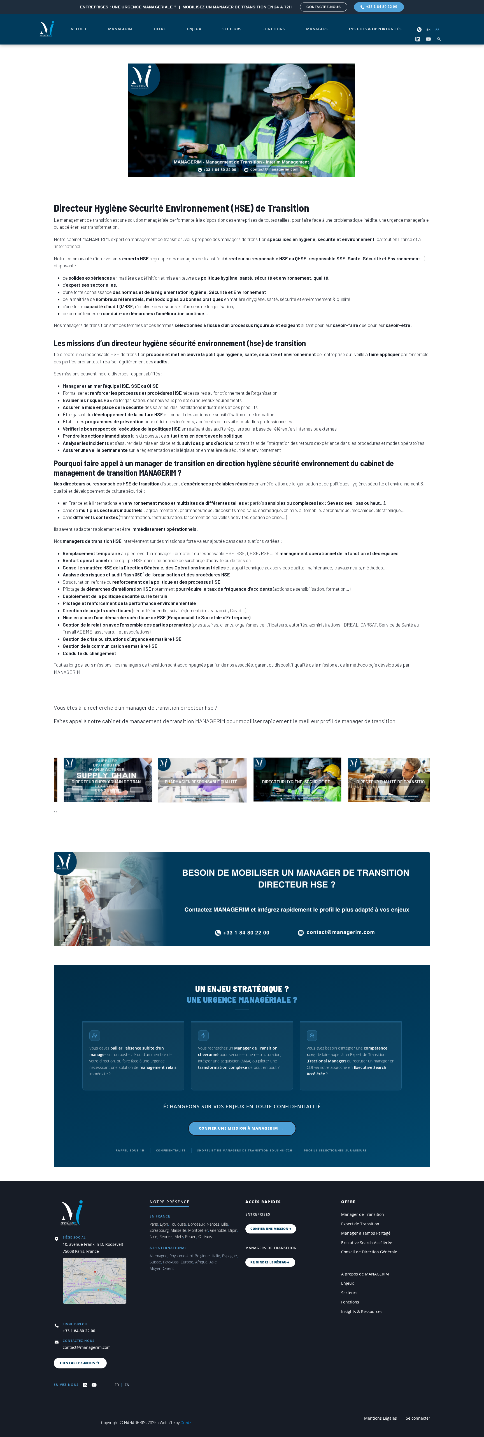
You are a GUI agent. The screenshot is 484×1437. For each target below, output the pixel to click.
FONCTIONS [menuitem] (273, 29)
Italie (216, 1255)
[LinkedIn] (418, 39)
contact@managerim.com (87, 1347)
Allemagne (158, 1255)
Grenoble (218, 1230)
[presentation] (54, 811)
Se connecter (418, 1418)
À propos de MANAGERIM (365, 1274)
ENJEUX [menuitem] (194, 29)
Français (437, 29)
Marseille (178, 1230)
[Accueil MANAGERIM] (72, 1212)
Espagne (229, 1255)
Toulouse (178, 1224)
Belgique (202, 1255)
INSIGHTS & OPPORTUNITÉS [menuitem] (375, 29)
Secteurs (349, 1292)
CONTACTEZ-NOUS (323, 7)
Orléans (205, 1236)
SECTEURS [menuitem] (231, 29)
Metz (178, 1236)
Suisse (155, 1262)
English (428, 29)
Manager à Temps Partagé (365, 1233)
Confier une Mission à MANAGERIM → (242, 1128)
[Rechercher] (439, 39)
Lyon (164, 1224)
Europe (187, 1262)
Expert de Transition (360, 1223)
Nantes (213, 1224)
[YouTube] (428, 39)
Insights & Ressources (361, 1311)
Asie (213, 1262)
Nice (153, 1236)
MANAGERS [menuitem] (317, 29)
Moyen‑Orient (162, 1268)
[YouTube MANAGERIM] (94, 1385)
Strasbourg (159, 1230)
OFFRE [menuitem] (160, 29)
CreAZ (186, 1422)
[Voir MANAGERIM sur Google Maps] (95, 1284)
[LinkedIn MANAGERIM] (85, 1385)
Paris (154, 1224)
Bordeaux (196, 1224)
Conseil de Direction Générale (369, 1251)
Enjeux (347, 1283)
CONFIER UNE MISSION (269, 1228)
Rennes (166, 1236)
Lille (224, 1224)
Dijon (232, 1230)
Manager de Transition (362, 1214)
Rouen (190, 1236)
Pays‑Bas (171, 1262)
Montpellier (198, 1230)
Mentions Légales (380, 1418)
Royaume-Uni (181, 1255)
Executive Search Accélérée (366, 1242)
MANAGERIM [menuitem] (120, 29)
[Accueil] (47, 28)
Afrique (201, 1262)
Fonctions (350, 1302)
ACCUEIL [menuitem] (79, 29)
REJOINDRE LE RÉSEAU (268, 1262)
